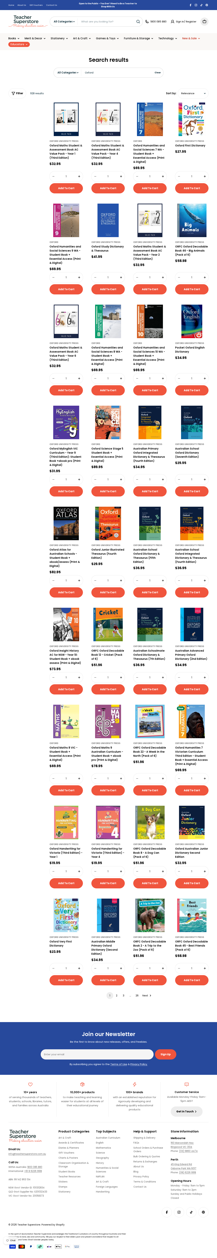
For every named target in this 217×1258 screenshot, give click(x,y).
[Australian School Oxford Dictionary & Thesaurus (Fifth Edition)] (150, 523)
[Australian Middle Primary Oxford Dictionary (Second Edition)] (108, 915)
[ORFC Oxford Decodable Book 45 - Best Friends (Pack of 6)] (192, 915)
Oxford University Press (64, 141)
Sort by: (171, 93)
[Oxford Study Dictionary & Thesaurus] (108, 220)
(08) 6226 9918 (187, 1172)
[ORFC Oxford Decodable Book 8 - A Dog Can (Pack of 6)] (150, 822)
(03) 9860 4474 (188, 1151)
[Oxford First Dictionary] (192, 119)
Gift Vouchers (36, 5)
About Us (21, 5)
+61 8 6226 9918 (33, 1171)
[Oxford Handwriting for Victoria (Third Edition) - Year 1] (66, 822)
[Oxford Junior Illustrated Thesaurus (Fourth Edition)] (108, 523)
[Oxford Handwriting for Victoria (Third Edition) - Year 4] (108, 822)
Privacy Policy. (138, 1064)
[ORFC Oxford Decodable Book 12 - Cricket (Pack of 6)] (108, 624)
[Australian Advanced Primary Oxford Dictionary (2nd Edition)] (192, 624)
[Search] (138, 22)
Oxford (137, 141)
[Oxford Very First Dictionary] (66, 915)
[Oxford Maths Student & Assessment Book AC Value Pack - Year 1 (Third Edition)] (66, 119)
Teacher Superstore (28, 1224)
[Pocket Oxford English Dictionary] (192, 321)
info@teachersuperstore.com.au (27, 1154)
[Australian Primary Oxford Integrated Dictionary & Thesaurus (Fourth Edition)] (150, 422)
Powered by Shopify (53, 1224)
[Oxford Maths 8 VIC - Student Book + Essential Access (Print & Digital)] (66, 721)
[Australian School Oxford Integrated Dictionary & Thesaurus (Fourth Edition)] (192, 523)
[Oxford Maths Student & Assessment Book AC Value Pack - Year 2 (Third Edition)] (150, 220)
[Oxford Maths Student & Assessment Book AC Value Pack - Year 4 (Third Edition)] (108, 119)
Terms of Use (118, 1064)
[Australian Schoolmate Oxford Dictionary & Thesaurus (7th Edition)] (150, 624)
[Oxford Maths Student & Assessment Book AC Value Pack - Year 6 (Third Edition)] (66, 321)
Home (11, 5)
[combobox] (96, 21)
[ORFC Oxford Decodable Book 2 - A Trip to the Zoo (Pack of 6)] (150, 915)
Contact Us (51, 5)
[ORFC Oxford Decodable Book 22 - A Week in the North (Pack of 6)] (150, 721)
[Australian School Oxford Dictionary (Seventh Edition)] (192, 422)
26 (137, 995)
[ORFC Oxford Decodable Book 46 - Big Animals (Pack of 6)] (192, 220)
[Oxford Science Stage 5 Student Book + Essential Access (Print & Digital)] (108, 422)
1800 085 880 (34, 1167)
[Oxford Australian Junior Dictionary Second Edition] (192, 822)
